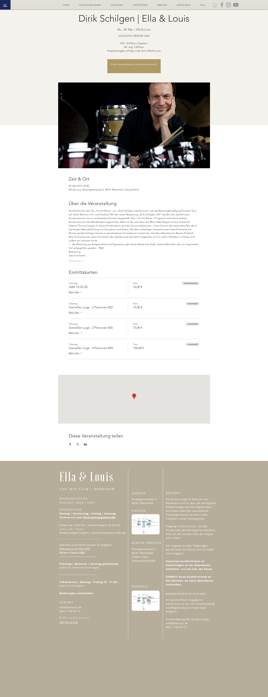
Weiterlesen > (76, 260)
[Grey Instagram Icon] (228, 5)
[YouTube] (235, 5)
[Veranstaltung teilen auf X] (77, 444)
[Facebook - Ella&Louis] (222, 5)
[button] (215, 5)
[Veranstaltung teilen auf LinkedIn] (85, 444)
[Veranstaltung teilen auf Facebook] (70, 444)
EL (5, 5)
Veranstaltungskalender (99, 517)
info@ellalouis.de (70, 607)
